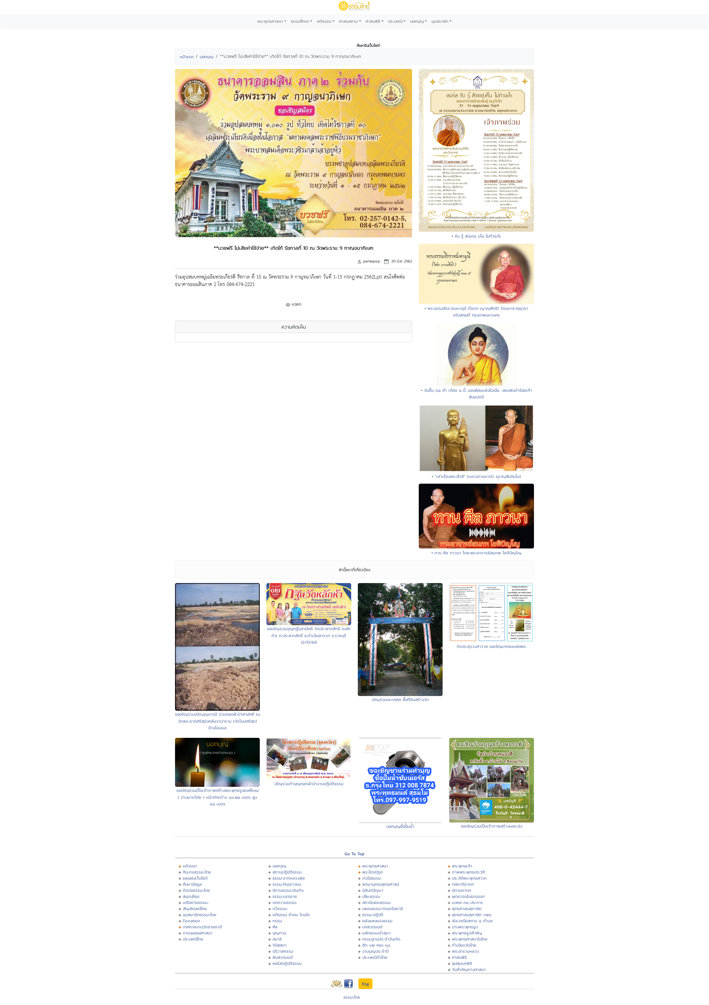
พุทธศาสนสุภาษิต (467, 908)
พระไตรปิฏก (372, 872)
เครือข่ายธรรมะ (196, 902)
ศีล (275, 927)
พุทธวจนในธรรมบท (468, 896)
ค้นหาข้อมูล (192, 884)
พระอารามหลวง (465, 951)
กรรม (277, 921)
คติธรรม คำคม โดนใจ (291, 915)
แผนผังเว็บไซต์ (195, 878)
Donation (191, 921)
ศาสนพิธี (373, 21)
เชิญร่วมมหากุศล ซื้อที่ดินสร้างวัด (400, 699)
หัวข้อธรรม (371, 878)
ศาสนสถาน (348, 21)
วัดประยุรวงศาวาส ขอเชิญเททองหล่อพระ (491, 646)
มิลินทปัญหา (372, 890)
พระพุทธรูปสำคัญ (467, 933)
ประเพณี (395, 21)
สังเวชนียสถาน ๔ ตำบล (472, 921)
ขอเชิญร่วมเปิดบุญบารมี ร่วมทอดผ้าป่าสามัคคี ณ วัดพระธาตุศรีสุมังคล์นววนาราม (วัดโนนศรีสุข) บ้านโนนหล (217, 721)
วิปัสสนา (280, 945)
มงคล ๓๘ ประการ (467, 902)
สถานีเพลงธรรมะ (376, 902)
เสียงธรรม (371, 896)
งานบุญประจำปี (375, 951)
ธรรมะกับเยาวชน (287, 884)
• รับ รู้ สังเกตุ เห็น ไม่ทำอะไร (476, 236)
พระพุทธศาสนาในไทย (469, 939)
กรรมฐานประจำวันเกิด (381, 939)
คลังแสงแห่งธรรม (377, 921)
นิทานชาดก (461, 890)
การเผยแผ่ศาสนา (197, 933)
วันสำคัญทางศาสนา (469, 969)
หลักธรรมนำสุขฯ (376, 933)
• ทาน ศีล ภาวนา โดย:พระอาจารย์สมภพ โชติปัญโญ (476, 553)
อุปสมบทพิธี (462, 963)
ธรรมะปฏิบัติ (372, 915)
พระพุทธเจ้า (462, 866)
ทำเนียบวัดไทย (464, 945)
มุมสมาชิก (439, 21)
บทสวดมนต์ (372, 927)
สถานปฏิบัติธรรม (287, 872)
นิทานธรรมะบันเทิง (288, 890)
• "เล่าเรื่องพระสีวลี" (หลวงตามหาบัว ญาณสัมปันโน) (476, 476)
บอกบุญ (417, 21)
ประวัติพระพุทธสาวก (469, 878)
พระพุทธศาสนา (270, 21)
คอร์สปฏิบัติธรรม (287, 963)
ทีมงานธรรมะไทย (197, 872)
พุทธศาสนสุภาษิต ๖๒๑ (472, 915)
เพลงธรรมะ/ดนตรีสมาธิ (382, 908)
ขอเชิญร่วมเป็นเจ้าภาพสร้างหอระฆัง (491, 826)
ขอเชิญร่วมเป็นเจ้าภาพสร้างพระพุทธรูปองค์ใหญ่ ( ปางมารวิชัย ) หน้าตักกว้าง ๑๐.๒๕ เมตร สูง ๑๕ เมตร (217, 797)
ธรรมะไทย (351, 997)
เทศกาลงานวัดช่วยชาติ (202, 927)
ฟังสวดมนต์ (283, 957)
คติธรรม (324, 21)
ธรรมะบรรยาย (285, 896)
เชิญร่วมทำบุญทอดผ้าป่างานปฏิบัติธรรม (308, 784)
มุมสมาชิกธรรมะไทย (199, 915)
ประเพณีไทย (193, 939)
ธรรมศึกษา (300, 21)
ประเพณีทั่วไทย (374, 957)
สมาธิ (277, 939)
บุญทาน (279, 933)
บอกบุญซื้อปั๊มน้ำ (400, 826)
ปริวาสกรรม (283, 951)
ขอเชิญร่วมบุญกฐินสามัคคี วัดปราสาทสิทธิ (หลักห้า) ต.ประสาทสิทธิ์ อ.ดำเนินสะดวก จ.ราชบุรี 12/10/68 (309, 635)
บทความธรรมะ (285, 902)
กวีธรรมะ (280, 908)
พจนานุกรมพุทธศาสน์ (380, 884)
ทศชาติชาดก (463, 884)
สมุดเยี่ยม (191, 896)
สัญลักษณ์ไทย (195, 908)
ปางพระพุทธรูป (465, 927)
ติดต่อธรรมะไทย (196, 890)
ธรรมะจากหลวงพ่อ (289, 878)
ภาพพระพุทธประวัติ (468, 872)
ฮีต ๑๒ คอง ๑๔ (376, 945)
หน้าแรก (187, 57)
